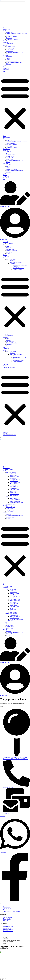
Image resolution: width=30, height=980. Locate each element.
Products (5, 42)
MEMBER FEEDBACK (9, 367)
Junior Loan (13, 492)
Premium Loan (13, 475)
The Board (9, 38)
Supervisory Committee (12, 39)
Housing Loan (13, 488)
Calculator (9, 56)
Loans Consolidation (15, 499)
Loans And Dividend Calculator (14, 62)
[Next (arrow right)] (2, 979)
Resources (5, 55)
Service (5, 45)
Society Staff (9, 32)
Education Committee (11, 36)
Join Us (5, 71)
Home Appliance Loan (15, 479)
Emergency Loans (14, 476)
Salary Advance (14, 486)
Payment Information (11, 61)
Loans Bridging (14, 498)
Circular (8, 58)
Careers (5, 66)
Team (4, 30)
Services (5, 512)
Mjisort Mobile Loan (15, 484)
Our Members (6, 40)
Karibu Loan (13, 485)
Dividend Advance (14, 494)
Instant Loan (13, 478)
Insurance (8, 514)
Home (4, 27)
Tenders (8, 59)
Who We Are (6, 29)
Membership (6, 468)
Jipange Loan (13, 491)
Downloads (6, 69)
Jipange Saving (10, 48)
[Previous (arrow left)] (0, 979)
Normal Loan (13, 473)
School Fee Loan (14, 481)
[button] (15, 103)
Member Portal (10, 517)
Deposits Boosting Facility (16, 502)
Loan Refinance (14, 495)
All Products (9, 43)
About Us (5, 242)
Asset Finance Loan (15, 482)
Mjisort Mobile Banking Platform (14, 52)
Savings (5, 505)
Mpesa (8, 53)
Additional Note (10, 504)
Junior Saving (9, 49)
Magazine (8, 64)
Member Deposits (10, 46)
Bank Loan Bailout (14, 489)
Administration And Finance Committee (16, 33)
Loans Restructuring (15, 501)
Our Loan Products (11, 472)
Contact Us (6, 68)
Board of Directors (11, 259)
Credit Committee (10, 35)
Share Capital (9, 51)
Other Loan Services (11, 497)
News (4, 65)
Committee (12, 263)
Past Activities (10, 249)
